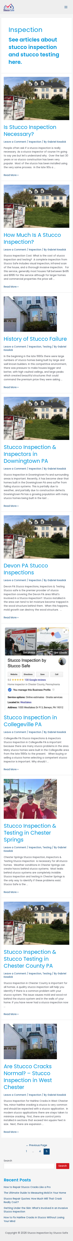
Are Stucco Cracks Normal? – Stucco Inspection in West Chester (28, 1077)
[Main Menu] (66, 7)
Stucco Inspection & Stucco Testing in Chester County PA (30, 959)
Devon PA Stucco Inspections (26, 569)
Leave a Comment (15, 142)
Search (8, 1160)
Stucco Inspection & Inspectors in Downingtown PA (30, 454)
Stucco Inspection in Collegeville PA (30, 721)
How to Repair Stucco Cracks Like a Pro (27, 1187)
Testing (47, 346)
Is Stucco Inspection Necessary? (30, 130)
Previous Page (36, 1145)
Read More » (11, 175)
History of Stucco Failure (35, 339)
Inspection (35, 142)
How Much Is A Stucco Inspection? (32, 238)
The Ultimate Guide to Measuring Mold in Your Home (35, 1193)
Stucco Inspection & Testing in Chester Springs (30, 832)
